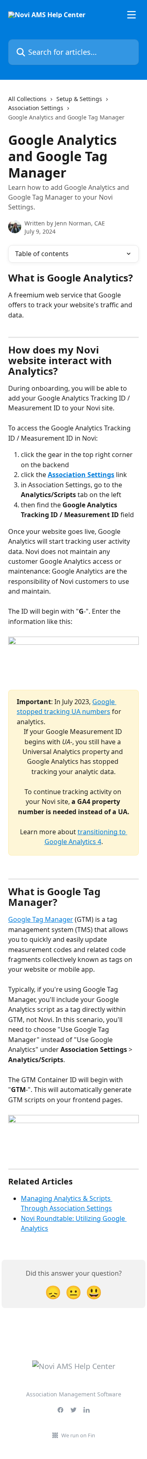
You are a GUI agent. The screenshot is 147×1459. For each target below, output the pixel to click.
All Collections (27, 99)
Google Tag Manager (40, 919)
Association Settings (35, 108)
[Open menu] (131, 15)
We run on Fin (78, 1435)
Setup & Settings (79, 99)
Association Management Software (73, 1394)
